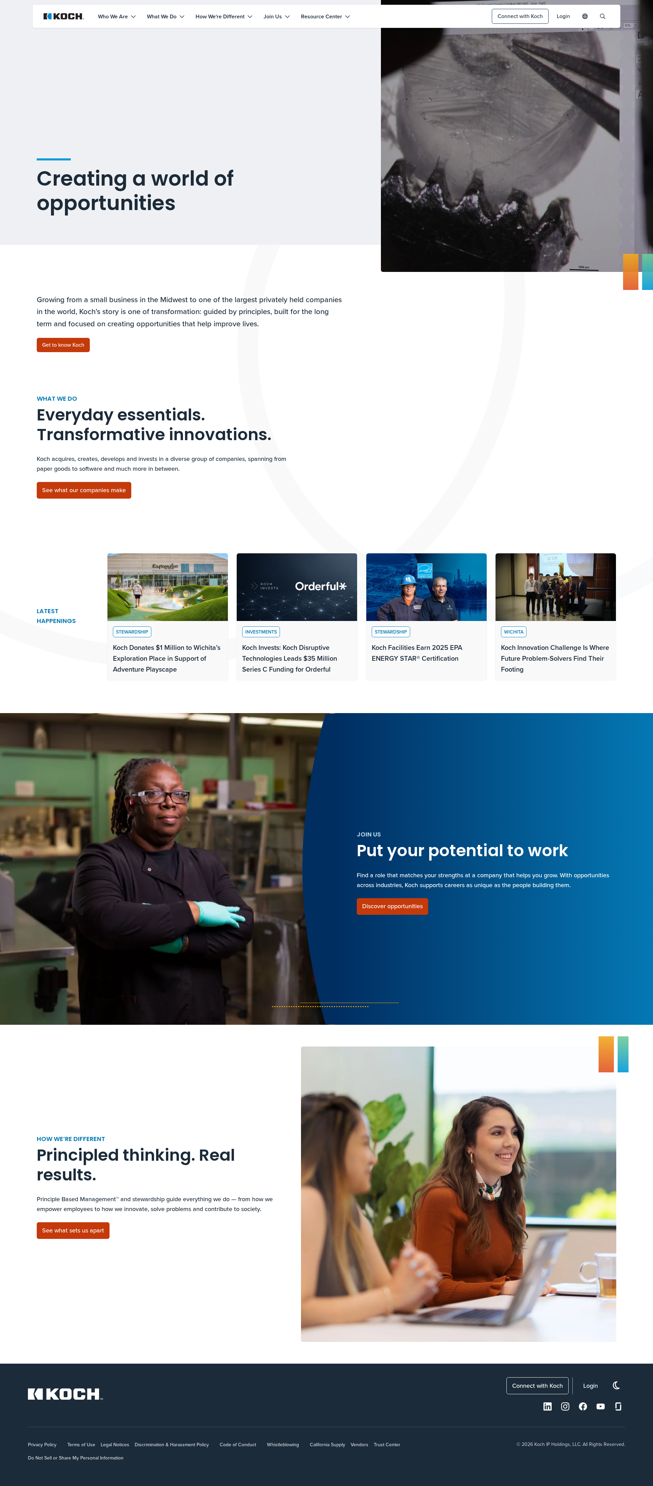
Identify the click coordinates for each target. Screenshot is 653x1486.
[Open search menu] (602, 16)
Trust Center (387, 1444)
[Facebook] (583, 1406)
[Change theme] (616, 1386)
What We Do (162, 16)
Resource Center (321, 16)
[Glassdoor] (618, 1406)
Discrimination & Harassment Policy (172, 1444)
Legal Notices (115, 1444)
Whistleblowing (283, 1444)
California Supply (327, 1444)
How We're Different (220, 16)
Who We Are (113, 16)
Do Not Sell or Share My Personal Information (75, 1457)
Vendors (359, 1444)
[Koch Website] (64, 16)
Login (563, 16)
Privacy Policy (42, 1444)
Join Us (273, 16)
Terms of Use (81, 1444)
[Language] (585, 16)
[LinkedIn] (547, 1406)
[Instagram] (565, 1406)
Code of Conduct (238, 1444)
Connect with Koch (520, 16)
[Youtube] (600, 1406)
